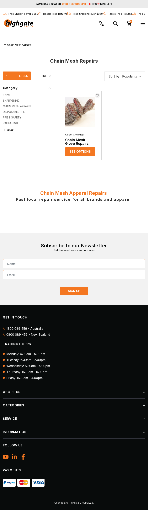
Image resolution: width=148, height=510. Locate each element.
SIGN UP (74, 291)
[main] (102, 127)
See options (80, 151)
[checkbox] (27, 95)
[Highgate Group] (18, 23)
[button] (131, 76)
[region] (27, 118)
